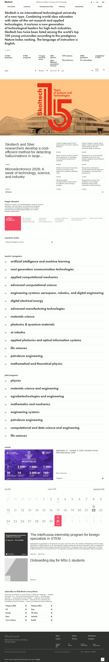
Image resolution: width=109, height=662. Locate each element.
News (58, 636)
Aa (103, 2)
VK (69, 644)
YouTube (83, 644)
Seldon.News (96, 645)
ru (94, 2)
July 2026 (8, 489)
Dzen (94, 644)
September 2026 (98, 489)
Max (57, 646)
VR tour (74, 639)
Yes (103, 659)
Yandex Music (84, 645)
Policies (38, 659)
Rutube (70, 645)
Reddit (57, 645)
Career (58, 639)
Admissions (92, 636)
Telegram (58, 644)
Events (74, 636)
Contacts (91, 639)
